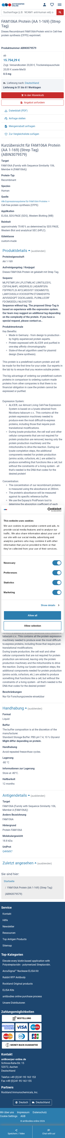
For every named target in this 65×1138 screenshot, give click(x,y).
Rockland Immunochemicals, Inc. (19, 1092)
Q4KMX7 (7, 851)
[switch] (56, 572)
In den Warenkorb (34, 95)
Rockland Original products (18, 983)
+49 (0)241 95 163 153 (23, 1077)
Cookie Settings (8, 1116)
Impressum (23, 1112)
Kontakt (7, 913)
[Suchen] (60, 12)
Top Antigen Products (15, 939)
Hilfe (5, 920)
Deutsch (23, 1102)
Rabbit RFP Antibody (14, 977)
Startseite (9, 881)
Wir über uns (7, 1112)
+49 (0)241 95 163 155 (19, 1080)
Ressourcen (9, 932)
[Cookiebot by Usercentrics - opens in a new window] (47, 509)
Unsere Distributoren (14, 1002)
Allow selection (32, 625)
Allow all (32, 615)
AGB (23, 1116)
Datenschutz (40, 1112)
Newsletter (8, 926)
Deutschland (32, 82)
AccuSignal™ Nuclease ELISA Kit (20, 971)
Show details (48, 605)
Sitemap (7, 945)
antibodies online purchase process (22, 996)
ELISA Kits (8, 990)
